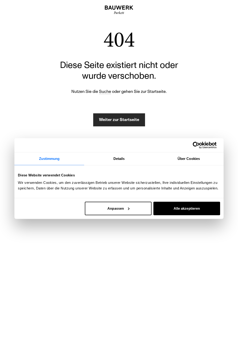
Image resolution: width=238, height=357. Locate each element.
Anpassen (115, 208)
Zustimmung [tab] (49, 159)
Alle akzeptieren (187, 208)
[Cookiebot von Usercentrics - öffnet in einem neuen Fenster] (199, 145)
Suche (105, 91)
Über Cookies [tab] (189, 159)
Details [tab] (119, 159)
